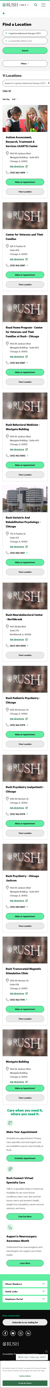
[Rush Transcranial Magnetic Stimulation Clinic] (25, 950)
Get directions (17, 166)
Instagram (20, 1333)
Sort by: (6, 99)
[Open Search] (36, 5)
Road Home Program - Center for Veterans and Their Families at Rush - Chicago (24, 332)
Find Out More (25, 1216)
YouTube (13, 1333)
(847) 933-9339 (18, 645)
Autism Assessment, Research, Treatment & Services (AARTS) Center (22, 141)
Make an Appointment (25, 181)
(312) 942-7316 (17, 999)
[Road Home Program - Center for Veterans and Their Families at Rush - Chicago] (25, 308)
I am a (22, 4)
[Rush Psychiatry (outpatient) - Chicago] (25, 768)
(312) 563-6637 (17, 906)
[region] (25, 1374)
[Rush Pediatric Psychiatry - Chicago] (25, 679)
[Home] (11, 1345)
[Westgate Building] (25, 1042)
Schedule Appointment (25, 1158)
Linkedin (28, 1333)
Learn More (25, 1263)
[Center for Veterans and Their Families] (25, 215)
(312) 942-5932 (17, 455)
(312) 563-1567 (17, 552)
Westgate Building (17, 1061)
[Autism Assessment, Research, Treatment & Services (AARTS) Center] (25, 118)
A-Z (13, 99)
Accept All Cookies (24, 1383)
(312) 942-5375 (17, 724)
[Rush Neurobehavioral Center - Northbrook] (25, 596)
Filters (24, 63)
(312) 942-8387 (17, 265)
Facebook (5, 1333)
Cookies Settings (25, 1376)
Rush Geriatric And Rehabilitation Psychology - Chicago (23, 522)
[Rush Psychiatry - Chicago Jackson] (25, 857)
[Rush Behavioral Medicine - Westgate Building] (25, 406)
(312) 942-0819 (17, 172)
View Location (25, 191)
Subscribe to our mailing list (25, 1322)
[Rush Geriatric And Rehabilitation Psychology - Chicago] (25, 498)
